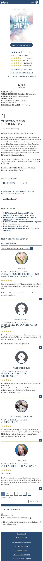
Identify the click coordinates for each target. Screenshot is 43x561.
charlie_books (22, 228)
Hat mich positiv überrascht (14, 375)
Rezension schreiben (23, 73)
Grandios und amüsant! (20, 466)
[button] (34, 2)
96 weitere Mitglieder (33, 221)
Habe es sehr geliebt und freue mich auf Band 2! (20, 275)
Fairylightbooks (8, 217)
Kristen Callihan (13, 121)
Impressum (21, 534)
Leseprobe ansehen (23, 70)
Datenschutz (21, 538)
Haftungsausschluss (21, 555)
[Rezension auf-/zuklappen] (40, 299)
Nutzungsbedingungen (21, 542)
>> (29, 494)
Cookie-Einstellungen (21, 559)
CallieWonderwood (10, 213)
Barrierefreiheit (21, 550)
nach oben (34, 501)
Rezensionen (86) (8, 243)
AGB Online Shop (21, 546)
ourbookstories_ (21, 217)
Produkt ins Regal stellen (23, 76)
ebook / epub (9, 183)
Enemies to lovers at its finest (19, 326)
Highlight (11, 422)
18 (20, 494)
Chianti (20, 213)
